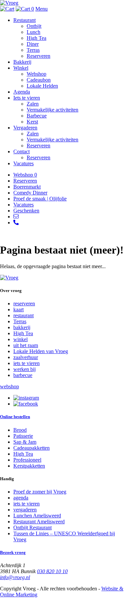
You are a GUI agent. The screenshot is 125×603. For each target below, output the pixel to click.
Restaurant (24, 20)
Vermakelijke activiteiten (52, 110)
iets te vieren (26, 363)
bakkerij (21, 327)
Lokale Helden (42, 86)
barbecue (22, 375)
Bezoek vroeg (13, 552)
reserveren (24, 303)
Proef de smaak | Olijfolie (40, 198)
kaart (18, 309)
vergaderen (25, 509)
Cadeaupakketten (31, 448)
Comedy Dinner (30, 192)
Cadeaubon (39, 80)
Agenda (21, 92)
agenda (20, 497)
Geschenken (26, 210)
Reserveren (38, 56)
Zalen (33, 104)
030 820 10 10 (52, 571)
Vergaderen (25, 127)
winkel (20, 339)
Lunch (33, 32)
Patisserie (23, 436)
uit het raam (25, 345)
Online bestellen (15, 416)
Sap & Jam (24, 442)
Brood (20, 430)
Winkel (20, 68)
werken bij (24, 369)
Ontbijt (34, 26)
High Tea (36, 38)
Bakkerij (22, 62)
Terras (33, 50)
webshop (9, 386)
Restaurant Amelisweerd (39, 521)
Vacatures (23, 163)
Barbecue (37, 115)
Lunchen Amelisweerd (37, 515)
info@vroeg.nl (15, 577)
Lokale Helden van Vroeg (40, 351)
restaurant (23, 315)
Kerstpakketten (29, 466)
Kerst (32, 121)
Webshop (36, 74)
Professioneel (27, 460)
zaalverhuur (25, 357)
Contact (21, 151)
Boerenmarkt (27, 186)
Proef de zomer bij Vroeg (39, 491)
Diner (33, 44)
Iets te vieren (26, 98)
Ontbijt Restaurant (32, 527)
